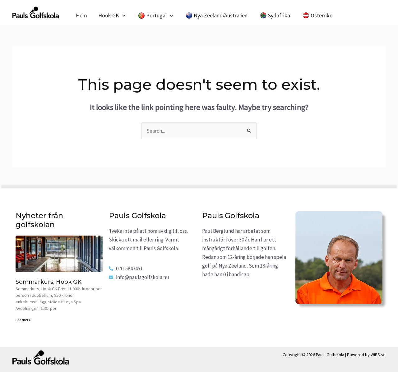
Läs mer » (23, 319)
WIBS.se (378, 354)
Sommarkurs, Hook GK (48, 281)
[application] (122, 15)
